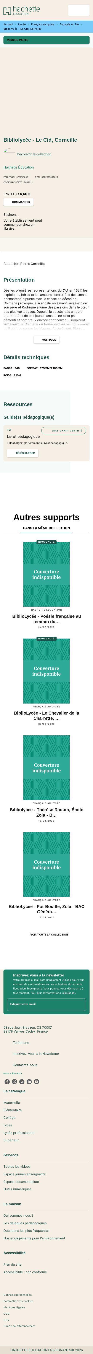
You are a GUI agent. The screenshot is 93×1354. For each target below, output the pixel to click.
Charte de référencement (19, 1326)
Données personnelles (17, 1294)
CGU (6, 1313)
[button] (46, 40)
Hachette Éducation (18, 167)
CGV (6, 1320)
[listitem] (7, 1081)
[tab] (47, 528)
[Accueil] (21, 10)
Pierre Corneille (32, 264)
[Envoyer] (81, 1004)
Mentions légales (14, 1307)
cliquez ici (68, 992)
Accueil (8, 24)
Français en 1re (69, 24)
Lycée (22, 24)
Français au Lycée (42, 24)
